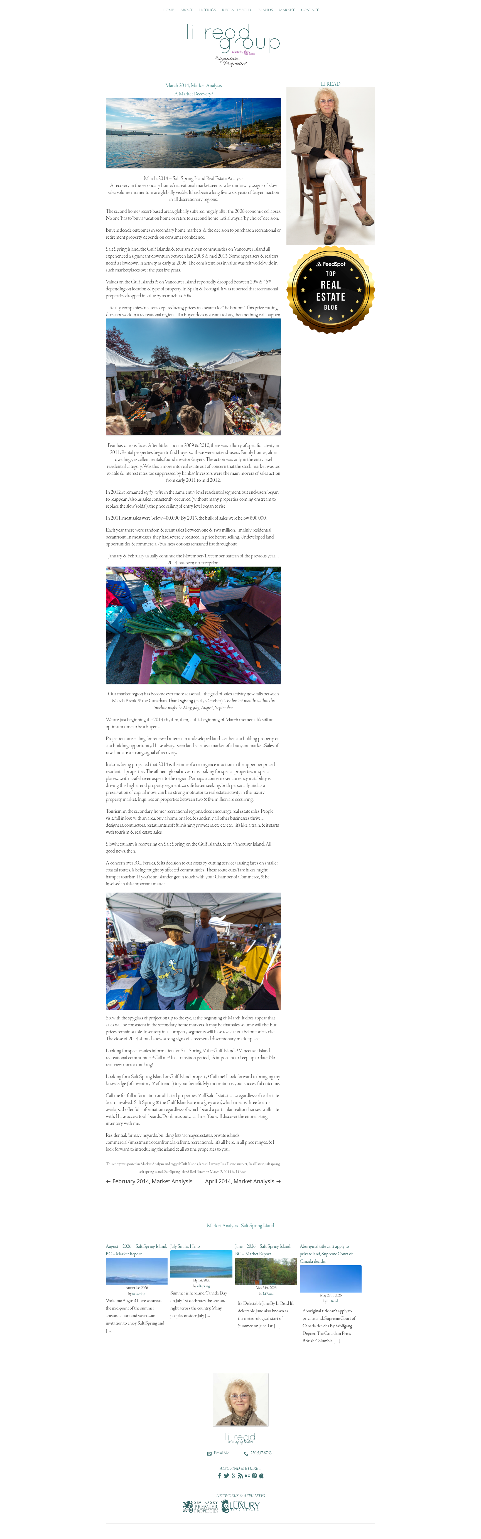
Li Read (241, 1172)
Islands (265, 10)
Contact (310, 10)
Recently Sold (236, 10)
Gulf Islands (189, 1164)
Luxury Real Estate (222, 1164)
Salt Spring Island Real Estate (184, 1172)
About (186, 10)
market (242, 1164)
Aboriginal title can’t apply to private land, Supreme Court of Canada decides (326, 1254)
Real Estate (256, 1164)
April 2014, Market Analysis (243, 1181)
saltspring (138, 1293)
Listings (207, 10)
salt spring (272, 1164)
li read (203, 1164)
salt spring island (151, 1172)
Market (287, 10)
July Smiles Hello (185, 1246)
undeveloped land (204, 738)
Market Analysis (152, 1164)
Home (168, 10)
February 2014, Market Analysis (149, 1181)
